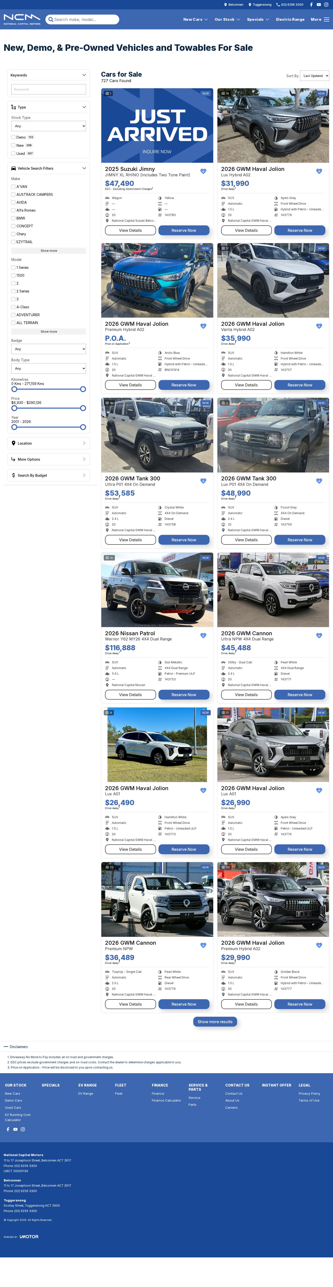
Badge (16, 340)
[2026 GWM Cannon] (273, 590)
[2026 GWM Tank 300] (157, 435)
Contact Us (234, 1093)
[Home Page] (22, 19)
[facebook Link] (311, 4)
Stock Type (20, 117)
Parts (192, 1104)
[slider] (14, 389)
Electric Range (290, 19)
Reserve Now (184, 230)
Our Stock (225, 19)
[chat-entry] (316, 1265)
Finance (158, 1093)
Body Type (20, 360)
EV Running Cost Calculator (18, 1117)
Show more (49, 251)
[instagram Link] (326, 4)
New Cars (192, 19)
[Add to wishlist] (203, 171)
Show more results (215, 1021)
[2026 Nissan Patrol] (157, 590)
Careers (231, 1107)
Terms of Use (309, 1100)
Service (194, 1098)
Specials (255, 19)
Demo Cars (13, 1100)
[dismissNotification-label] (323, 1231)
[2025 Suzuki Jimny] (157, 125)
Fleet (119, 1093)
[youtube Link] (319, 4)
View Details (130, 230)
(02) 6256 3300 (25, 1166)
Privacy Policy (309, 1093)
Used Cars (13, 1107)
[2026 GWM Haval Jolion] (273, 125)
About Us (232, 1100)
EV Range (85, 1093)
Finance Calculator (166, 1100)
